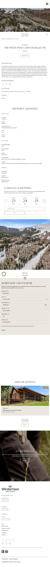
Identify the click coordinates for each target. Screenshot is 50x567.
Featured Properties (6, 528)
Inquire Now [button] (25, 55)
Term (3, 296)
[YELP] (6, 543)
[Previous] (5, 200)
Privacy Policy (16, 562)
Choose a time (11, 208)
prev (23, 34)
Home (3, 524)
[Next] (44, 200)
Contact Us (4, 534)
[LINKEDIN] (10, 540)
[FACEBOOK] (3, 540)
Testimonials (4, 532)
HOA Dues (4, 319)
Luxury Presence (13, 559)
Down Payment (5, 302)
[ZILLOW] (3, 543)
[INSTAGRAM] (6, 540)
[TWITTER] (13, 540)
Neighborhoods (5, 530)
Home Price (4, 291)
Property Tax (4, 308)
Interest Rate (4, 314)
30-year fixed (6, 299)
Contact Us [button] (25, 460)
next (26, 34)
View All (25, 424)
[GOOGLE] (10, 543)
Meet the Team (5, 526)
